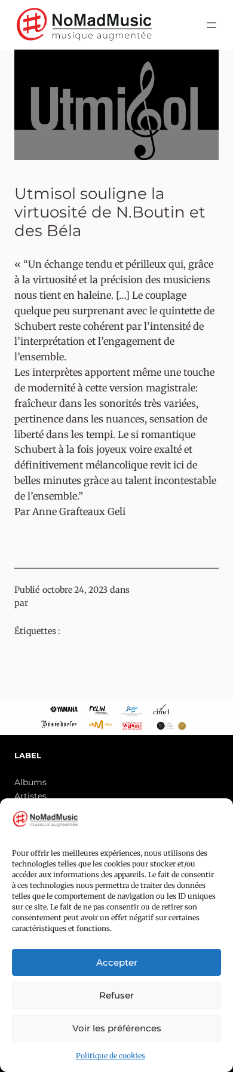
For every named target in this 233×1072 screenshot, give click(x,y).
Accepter (116, 962)
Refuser (116, 995)
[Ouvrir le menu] (211, 25)
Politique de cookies (110, 1055)
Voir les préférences (116, 1028)
